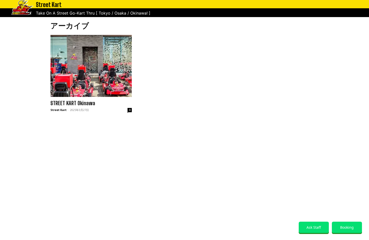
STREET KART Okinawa (72, 103)
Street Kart (58, 110)
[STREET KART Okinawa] (91, 66)
